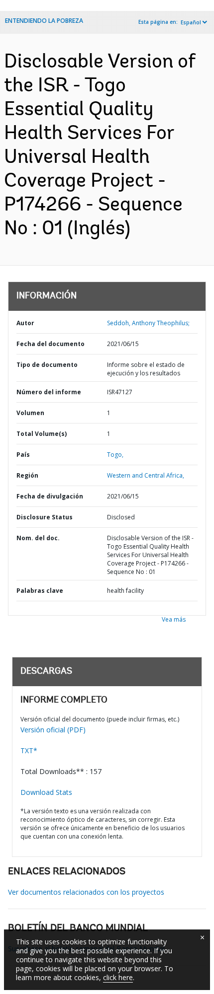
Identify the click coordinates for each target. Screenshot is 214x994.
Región (27, 475)
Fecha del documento (50, 344)
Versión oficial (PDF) (53, 729)
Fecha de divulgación (49, 496)
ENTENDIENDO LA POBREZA (44, 20)
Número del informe (48, 392)
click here (118, 977)
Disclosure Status (44, 517)
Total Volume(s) (41, 433)
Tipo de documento (47, 364)
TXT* (28, 750)
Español (191, 22)
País (23, 454)
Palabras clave (39, 590)
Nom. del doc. (38, 538)
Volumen (30, 413)
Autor (25, 323)
